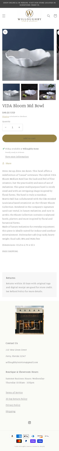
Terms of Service (14, 392)
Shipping (5, 116)
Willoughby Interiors (25, 446)
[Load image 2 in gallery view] (29, 92)
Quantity (6, 121)
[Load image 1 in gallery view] (11, 92)
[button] (3, 15)
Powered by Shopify (39, 446)
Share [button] (8, 163)
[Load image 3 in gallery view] (47, 92)
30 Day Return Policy (16, 398)
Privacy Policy (13, 405)
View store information (17, 156)
